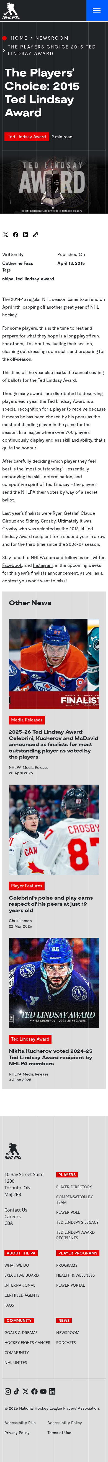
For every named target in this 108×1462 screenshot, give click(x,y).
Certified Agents (22, 1295)
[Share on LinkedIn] (25, 234)
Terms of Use (59, 1432)
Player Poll (68, 1212)
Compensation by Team (74, 1199)
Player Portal (80, 1285)
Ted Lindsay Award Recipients (75, 1235)
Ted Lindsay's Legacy (77, 1222)
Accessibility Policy (64, 1422)
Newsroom (52, 38)
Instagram (43, 565)
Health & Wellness (75, 1275)
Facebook (12, 565)
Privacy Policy (17, 1432)
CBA (8, 1223)
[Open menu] (97, 10)
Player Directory (74, 1186)
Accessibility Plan (20, 1422)
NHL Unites (28, 1362)
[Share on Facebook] (15, 234)
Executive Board (21, 1275)
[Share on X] (5, 234)
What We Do (16, 1265)
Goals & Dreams (21, 1332)
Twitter (98, 557)
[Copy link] (35, 234)
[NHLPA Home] (11, 11)
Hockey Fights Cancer (27, 1342)
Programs (67, 1265)
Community (16, 1352)
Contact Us (15, 1210)
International (19, 1285)
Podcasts (66, 1342)
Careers (12, 1216)
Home (19, 38)
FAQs (9, 1305)
